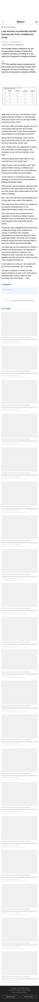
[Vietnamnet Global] (20, 23)
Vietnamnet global (10, 27)
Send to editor (28, 997)
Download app (10, 997)
